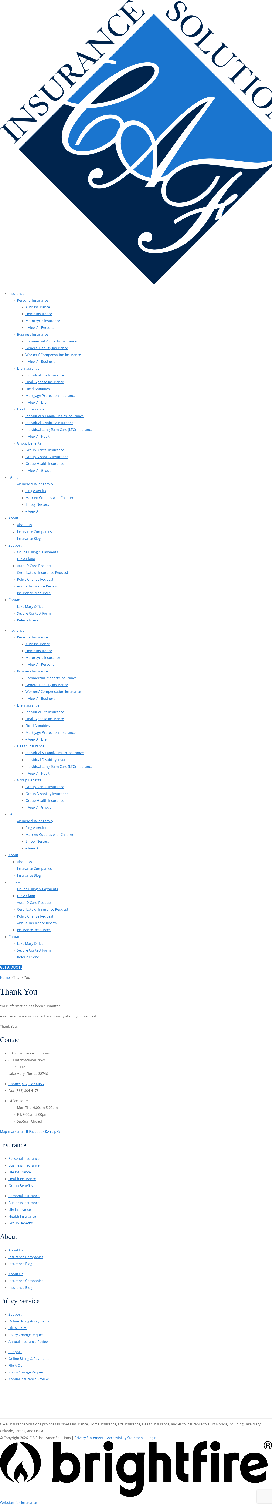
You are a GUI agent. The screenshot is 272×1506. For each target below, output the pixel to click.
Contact (14, 599)
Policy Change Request (35, 579)
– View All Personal (40, 327)
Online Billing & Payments (37, 552)
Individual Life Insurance (45, 375)
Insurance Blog (29, 538)
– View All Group (38, 470)
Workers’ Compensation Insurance (53, 354)
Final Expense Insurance (45, 382)
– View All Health (39, 436)
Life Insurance (28, 368)
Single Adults (36, 491)
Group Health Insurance (45, 463)
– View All (33, 511)
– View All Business (40, 361)
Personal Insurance (32, 300)
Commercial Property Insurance (51, 341)
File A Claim (26, 559)
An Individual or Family (35, 484)
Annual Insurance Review (37, 586)
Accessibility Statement (125, 1437)
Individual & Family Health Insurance (55, 416)
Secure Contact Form (34, 613)
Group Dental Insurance (45, 450)
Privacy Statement (88, 1437)
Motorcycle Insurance (43, 320)
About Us (24, 525)
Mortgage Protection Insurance (51, 395)
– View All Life (36, 402)
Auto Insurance (38, 307)
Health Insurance (30, 409)
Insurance (16, 293)
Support (15, 545)
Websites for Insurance (18, 1502)
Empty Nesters (37, 504)
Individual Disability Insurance (49, 422)
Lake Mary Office (30, 606)
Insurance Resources (34, 593)
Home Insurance (39, 314)
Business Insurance (32, 334)
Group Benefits (29, 443)
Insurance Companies (34, 531)
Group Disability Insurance (47, 457)
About (13, 518)
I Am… (13, 477)
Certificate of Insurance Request (42, 572)
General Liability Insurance (47, 348)
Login (152, 1437)
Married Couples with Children (50, 497)
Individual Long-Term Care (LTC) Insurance (59, 429)
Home (5, 977)
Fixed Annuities (38, 388)
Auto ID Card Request (34, 565)
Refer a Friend (28, 620)
